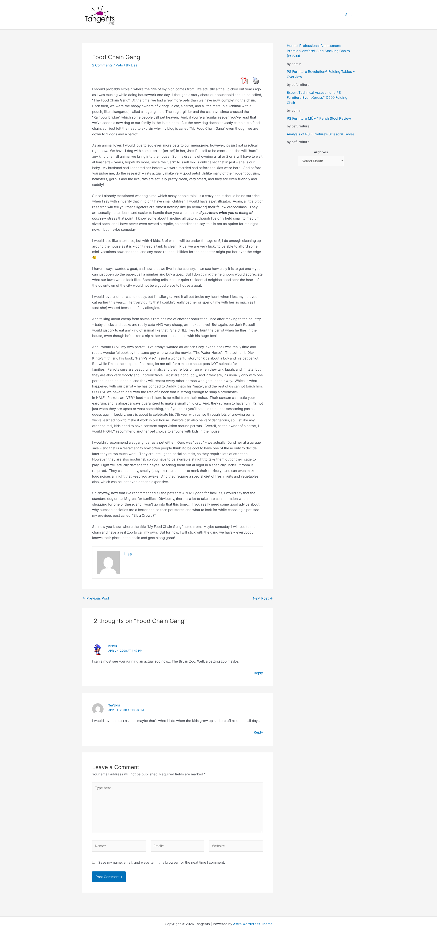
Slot (348, 15)
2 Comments (102, 65)
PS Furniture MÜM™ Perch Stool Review (319, 118)
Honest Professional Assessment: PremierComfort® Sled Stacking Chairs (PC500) (318, 50)
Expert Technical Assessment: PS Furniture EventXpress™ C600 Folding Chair (317, 97)
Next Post (263, 598)
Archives (321, 152)
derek (112, 646)
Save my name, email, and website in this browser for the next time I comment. (161, 862)
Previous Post (95, 598)
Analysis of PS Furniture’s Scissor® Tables (321, 134)
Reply (258, 673)
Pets (119, 65)
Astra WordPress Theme (252, 924)
